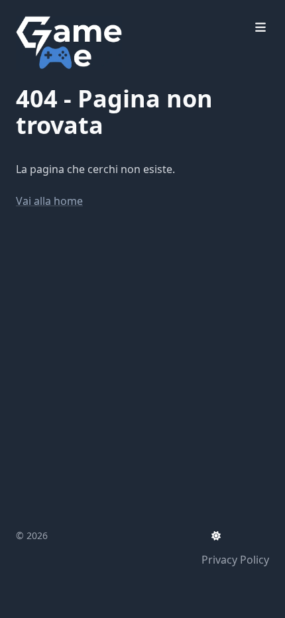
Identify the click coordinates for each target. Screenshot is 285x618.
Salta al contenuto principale (107, 12)
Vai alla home (49, 201)
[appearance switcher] (216, 536)
